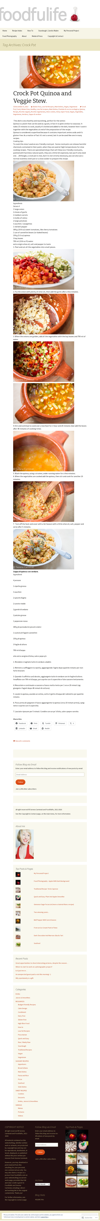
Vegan (66, 107)
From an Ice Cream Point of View (45, 928)
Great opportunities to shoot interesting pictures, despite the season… (42, 963)
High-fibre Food (23, 1023)
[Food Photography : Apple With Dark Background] (82, 1135)
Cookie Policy (44, 1217)
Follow (20, 782)
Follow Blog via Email (26, 764)
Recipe (15, 112)
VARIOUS (19, 1105)
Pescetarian (22, 1035)
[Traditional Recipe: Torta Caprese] (71, 1147)
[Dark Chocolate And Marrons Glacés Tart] (71, 1181)
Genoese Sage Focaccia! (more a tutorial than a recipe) (54, 904)
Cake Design (22, 1008)
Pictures (21, 1112)
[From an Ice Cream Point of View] (82, 1170)
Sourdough (22, 1046)
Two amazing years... (41, 912)
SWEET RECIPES (21, 1090)
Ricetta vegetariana (38, 112)
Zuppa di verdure (35, 114)
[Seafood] (82, 1181)
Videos (20, 1116)
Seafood (37, 943)
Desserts (21, 1097)
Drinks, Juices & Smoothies (28, 1101)
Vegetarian (73, 107)
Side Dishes (22, 1087)
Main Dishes (59, 107)
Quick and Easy (23, 1038)
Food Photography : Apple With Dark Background (51, 881)
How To (30, 31)
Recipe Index (17, 31)
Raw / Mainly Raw (24, 1042)
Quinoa (82, 109)
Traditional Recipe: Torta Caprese (46, 889)
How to (20, 1027)
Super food (65, 112)
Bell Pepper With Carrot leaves (45, 920)
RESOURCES (20, 1001)
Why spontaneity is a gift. (25, 978)
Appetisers (22, 1064)
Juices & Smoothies (23, 998)
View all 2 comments (22, 741)
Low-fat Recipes (48, 107)
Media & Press (37, 36)
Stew (58, 112)
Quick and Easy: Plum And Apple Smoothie (49, 897)
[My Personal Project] (71, 1135)
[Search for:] (95, 31)
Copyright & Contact (55, 36)
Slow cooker (50, 112)
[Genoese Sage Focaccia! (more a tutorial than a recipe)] (71, 1158)
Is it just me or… (21, 970)
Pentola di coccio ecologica (69, 109)
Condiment (22, 1012)
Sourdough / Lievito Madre (48, 31)
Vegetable (79, 112)
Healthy (33, 109)
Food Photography (9, 36)
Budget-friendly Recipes (27, 1004)
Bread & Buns (23, 1068)
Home (4, 31)
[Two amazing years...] (82, 1158)
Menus (20, 1108)
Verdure (25, 114)
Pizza (20, 1079)
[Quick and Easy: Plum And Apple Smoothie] (82, 1147)
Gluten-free (37, 107)
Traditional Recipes (25, 1050)
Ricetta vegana (24, 112)
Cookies (21, 1094)
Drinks (18, 994)
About (24, 36)
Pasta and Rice (23, 1075)
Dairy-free (21, 1016)
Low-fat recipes (42, 109)
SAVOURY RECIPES (22, 1061)
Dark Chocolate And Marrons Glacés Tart (48, 935)
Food (18, 109)
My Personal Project (71, 31)
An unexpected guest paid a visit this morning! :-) (33, 974)
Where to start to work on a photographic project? (34, 967)
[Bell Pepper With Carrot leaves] (71, 1170)
